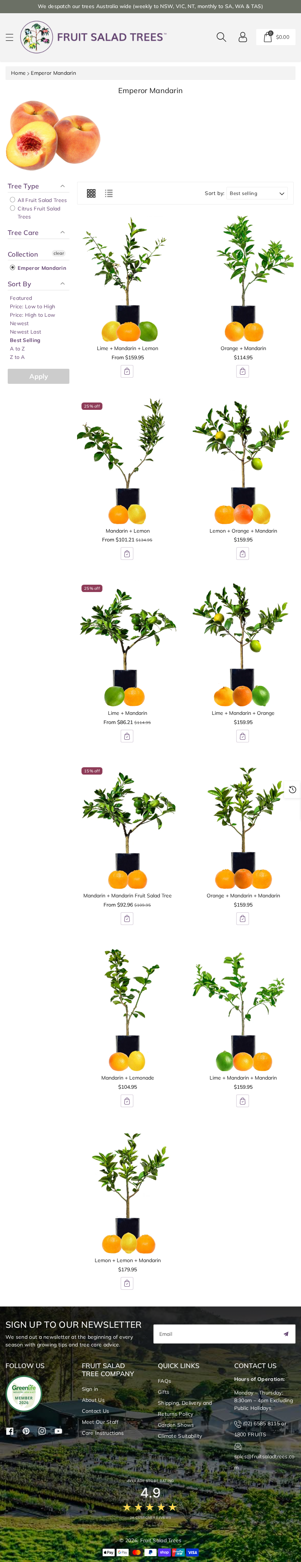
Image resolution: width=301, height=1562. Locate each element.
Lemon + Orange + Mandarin (243, 531)
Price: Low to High (32, 306)
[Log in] (243, 37)
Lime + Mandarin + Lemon (127, 348)
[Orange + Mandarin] (243, 279)
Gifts (164, 1392)
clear (59, 253)
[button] (13, 37)
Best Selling (25, 340)
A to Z (17, 348)
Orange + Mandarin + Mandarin (243, 895)
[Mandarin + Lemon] (127, 461)
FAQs (164, 1381)
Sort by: (215, 193)
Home (18, 73)
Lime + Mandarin (127, 713)
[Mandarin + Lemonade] (127, 1008)
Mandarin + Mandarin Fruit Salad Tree (127, 895)
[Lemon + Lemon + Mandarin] (127, 1191)
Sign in (90, 1389)
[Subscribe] (285, 1334)
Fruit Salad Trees (161, 1540)
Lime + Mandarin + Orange (243, 713)
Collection (23, 254)
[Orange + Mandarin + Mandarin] (243, 826)
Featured (21, 298)
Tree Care (23, 232)
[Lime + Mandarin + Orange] (243, 643)
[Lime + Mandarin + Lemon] (127, 279)
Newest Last (25, 331)
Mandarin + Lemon (128, 531)
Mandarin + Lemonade (127, 1077)
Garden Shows (176, 1425)
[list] (109, 193)
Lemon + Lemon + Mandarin (128, 1260)
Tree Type (23, 186)
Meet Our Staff (100, 1422)
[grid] (91, 193)
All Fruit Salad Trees (41, 200)
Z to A (17, 357)
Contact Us (95, 1411)
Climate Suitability (180, 1436)
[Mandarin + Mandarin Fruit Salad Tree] (127, 826)
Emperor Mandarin (41, 268)
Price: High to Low (32, 315)
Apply (38, 376)
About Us (93, 1400)
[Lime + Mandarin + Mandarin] (243, 1008)
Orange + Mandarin (243, 348)
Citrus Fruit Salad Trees (38, 212)
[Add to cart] (127, 371)
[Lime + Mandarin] (127, 643)
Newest (19, 323)
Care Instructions (103, 1433)
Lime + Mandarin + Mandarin (243, 1077)
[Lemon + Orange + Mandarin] (243, 461)
